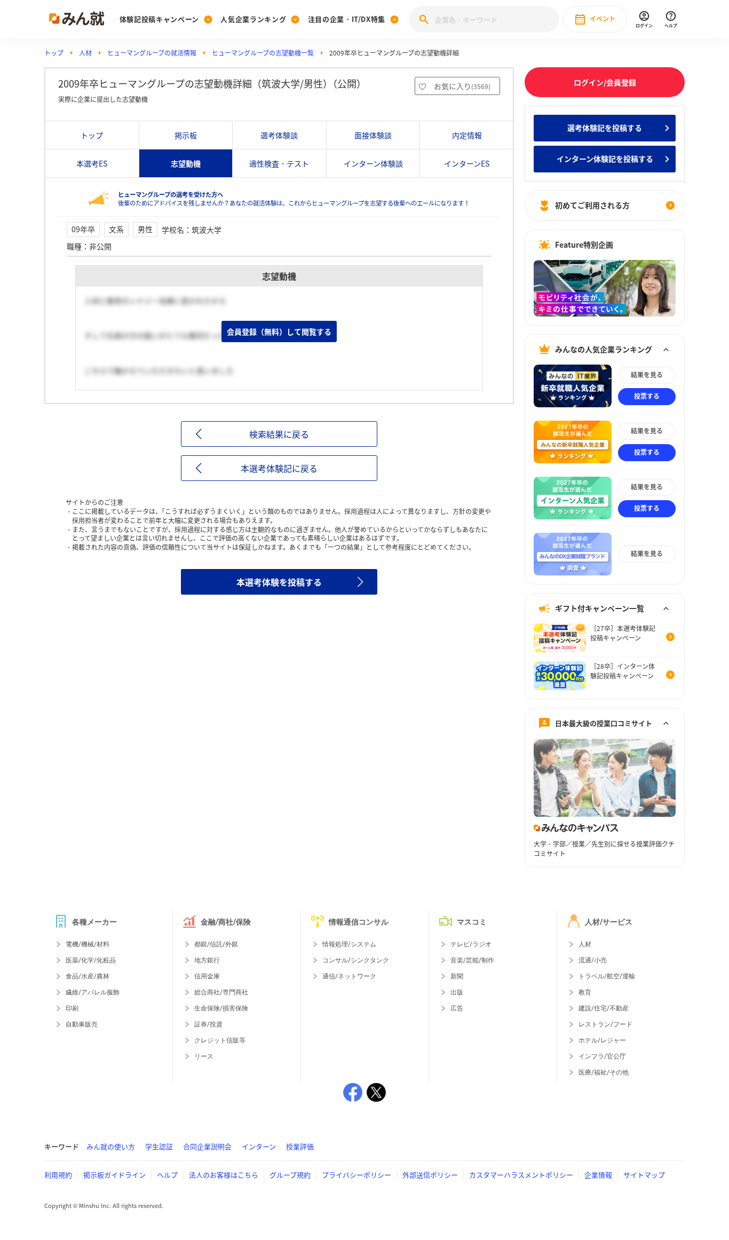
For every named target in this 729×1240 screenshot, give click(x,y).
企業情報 (598, 1175)
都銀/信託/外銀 (216, 944)
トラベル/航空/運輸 (607, 976)
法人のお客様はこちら (223, 1175)
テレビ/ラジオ (471, 944)
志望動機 (186, 163)
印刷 (72, 1008)
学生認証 (159, 1146)
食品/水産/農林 (87, 976)
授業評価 (300, 1146)
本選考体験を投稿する (279, 581)
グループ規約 (290, 1175)
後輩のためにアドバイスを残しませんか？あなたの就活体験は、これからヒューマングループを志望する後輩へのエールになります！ (294, 199)
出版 (456, 992)
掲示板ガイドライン (114, 1175)
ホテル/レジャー (602, 1040)
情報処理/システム (349, 944)
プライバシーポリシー (356, 1175)
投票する (647, 396)
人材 (85, 53)
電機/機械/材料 (87, 944)
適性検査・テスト (279, 163)
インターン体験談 (373, 163)
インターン (259, 1146)
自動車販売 (82, 1024)
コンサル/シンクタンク (355, 960)
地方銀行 (207, 960)
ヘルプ (167, 1175)
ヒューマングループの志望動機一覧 (263, 53)
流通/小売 (593, 960)
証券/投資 (208, 1024)
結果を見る (647, 375)
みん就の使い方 (110, 1146)
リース (203, 1056)
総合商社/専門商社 (221, 992)
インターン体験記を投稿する (605, 158)
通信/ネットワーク (349, 976)
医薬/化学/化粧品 (91, 960)
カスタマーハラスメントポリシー (521, 1175)
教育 (585, 992)
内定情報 (467, 135)
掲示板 (186, 135)
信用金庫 (207, 976)
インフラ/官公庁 (602, 1056)
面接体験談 (373, 135)
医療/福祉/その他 (604, 1072)
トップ (54, 53)
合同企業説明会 (207, 1146)
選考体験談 (279, 135)
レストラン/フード (605, 1024)
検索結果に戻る (279, 434)
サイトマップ (644, 1175)
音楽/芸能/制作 (472, 960)
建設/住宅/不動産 (604, 1008)
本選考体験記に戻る (279, 468)
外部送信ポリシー (430, 1175)
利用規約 (58, 1175)
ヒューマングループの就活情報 (151, 53)
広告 (456, 1008)
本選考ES (91, 163)
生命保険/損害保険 (221, 1008)
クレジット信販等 (219, 1040)
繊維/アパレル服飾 (93, 992)
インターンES (466, 163)
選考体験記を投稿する (604, 127)
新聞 (456, 976)
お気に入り (462, 86)
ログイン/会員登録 (605, 82)
